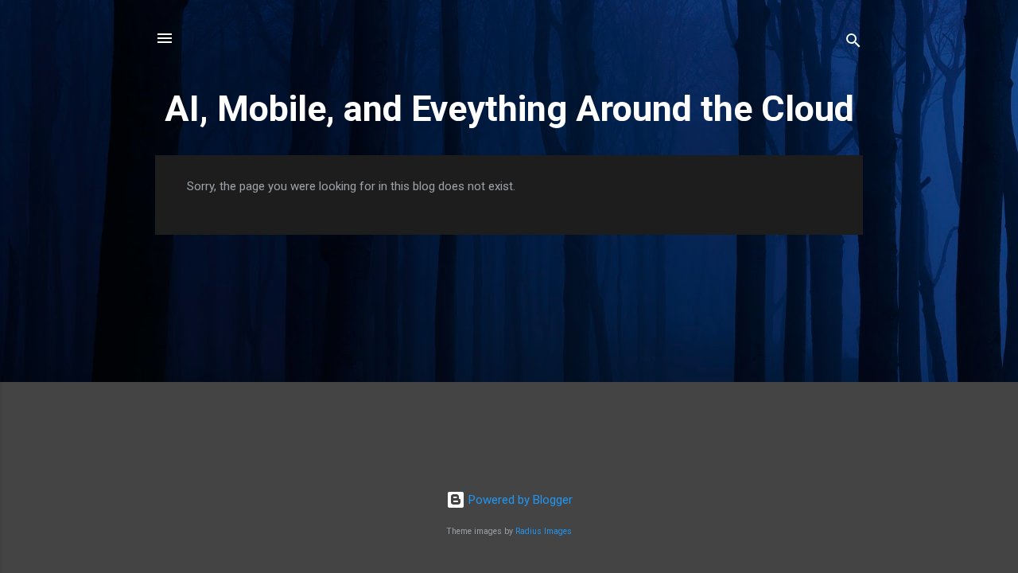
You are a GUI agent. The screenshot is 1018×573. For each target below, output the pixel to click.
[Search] (853, 43)
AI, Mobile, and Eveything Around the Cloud (509, 109)
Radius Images (543, 531)
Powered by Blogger (519, 500)
